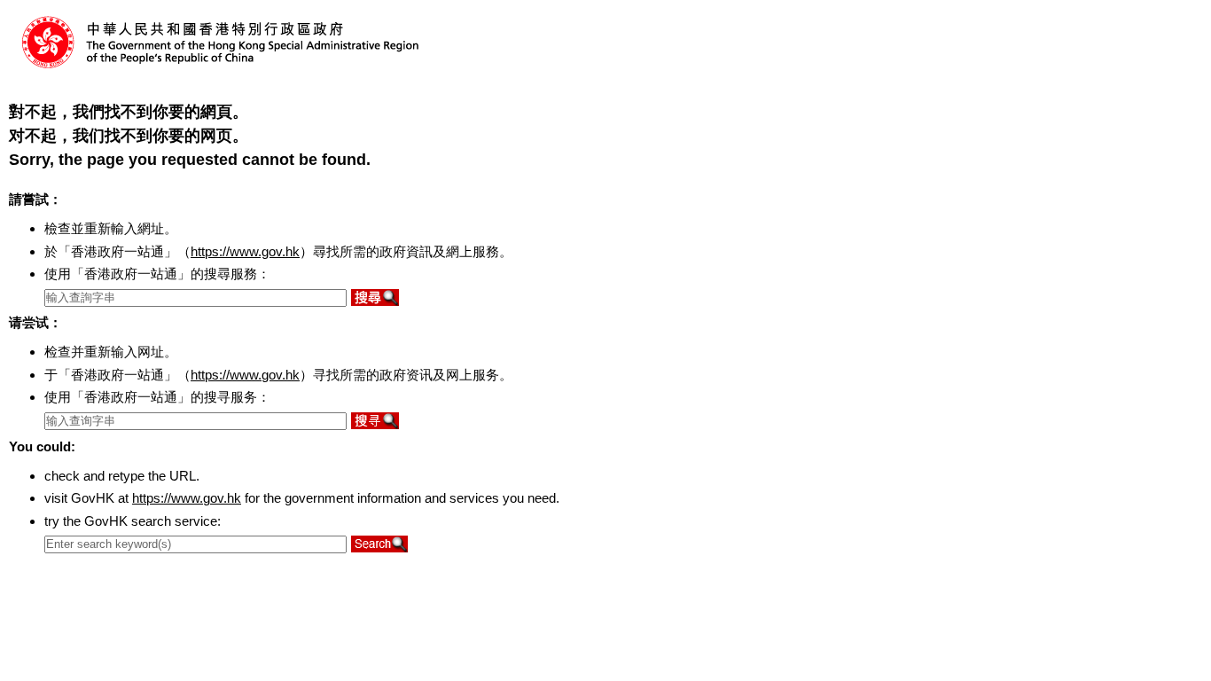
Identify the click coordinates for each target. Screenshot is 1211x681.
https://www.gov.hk (245, 251)
